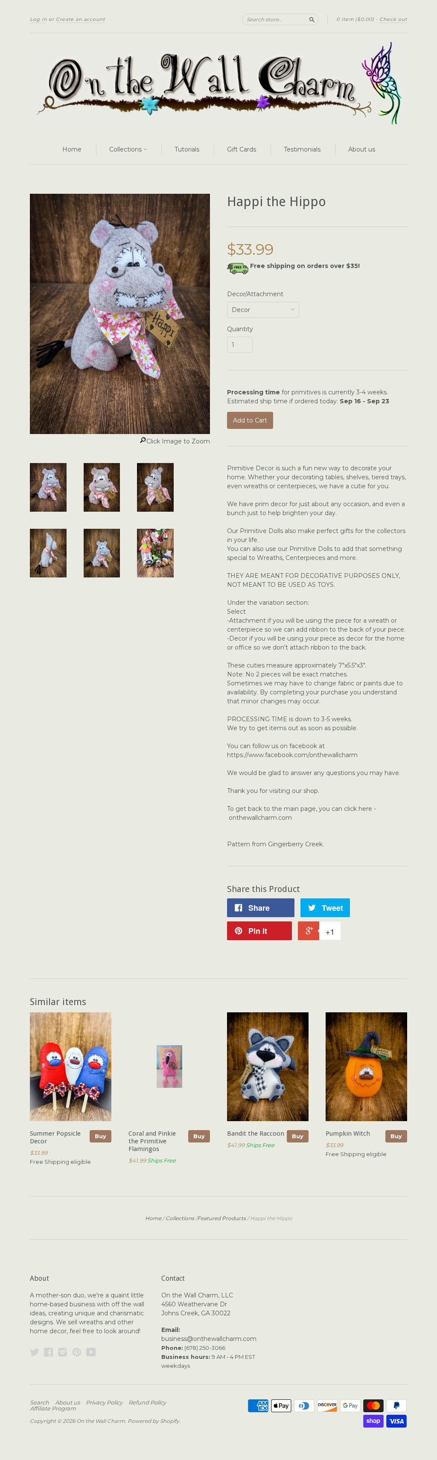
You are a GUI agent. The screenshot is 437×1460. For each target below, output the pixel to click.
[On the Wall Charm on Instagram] (62, 1352)
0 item (355, 19)
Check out (393, 19)
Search (39, 1402)
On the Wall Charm (100, 1421)
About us (361, 149)
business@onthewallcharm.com (208, 1339)
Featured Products (221, 1218)
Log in (38, 19)
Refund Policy (147, 1402)
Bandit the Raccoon (255, 1133)
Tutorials (187, 149)
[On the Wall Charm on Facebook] (48, 1352)
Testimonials (302, 149)
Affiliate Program (53, 1408)
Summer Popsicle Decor (55, 1137)
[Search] (312, 19)
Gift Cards (241, 149)
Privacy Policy (104, 1402)
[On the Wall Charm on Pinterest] (77, 1352)
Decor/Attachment (255, 294)
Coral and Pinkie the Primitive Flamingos (152, 1141)
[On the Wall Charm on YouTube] (91, 1352)
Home (72, 149)
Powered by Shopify (153, 1421)
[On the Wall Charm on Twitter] (34, 1352)
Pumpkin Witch (348, 1133)
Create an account (80, 19)
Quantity (240, 329)
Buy (100, 1136)
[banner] (218, 84)
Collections (126, 149)
